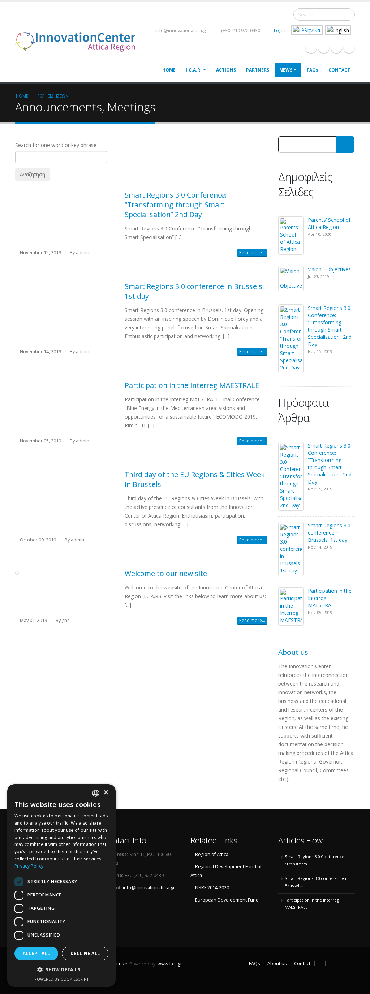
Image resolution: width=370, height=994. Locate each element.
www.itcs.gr (170, 964)
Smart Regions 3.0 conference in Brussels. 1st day (329, 532)
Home (169, 70)
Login (279, 30)
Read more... (252, 253)
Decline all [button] (85, 953)
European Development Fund (227, 900)
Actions (226, 70)
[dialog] (61, 885)
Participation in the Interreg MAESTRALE (192, 385)
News (285, 70)
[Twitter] (323, 47)
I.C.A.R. (194, 70)
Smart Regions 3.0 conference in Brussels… (317, 882)
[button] (61, 969)
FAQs (312, 70)
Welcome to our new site (166, 573)
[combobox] (95, 793)
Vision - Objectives (329, 269)
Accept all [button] (36, 953)
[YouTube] (349, 47)
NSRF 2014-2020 (212, 888)
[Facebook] (311, 47)
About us (277, 963)
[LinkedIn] (336, 47)
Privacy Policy (28, 866)
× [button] (105, 792)
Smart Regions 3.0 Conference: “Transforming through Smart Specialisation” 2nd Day (176, 204)
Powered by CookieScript (61, 979)
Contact (339, 70)
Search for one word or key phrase (55, 145)
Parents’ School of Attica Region (329, 223)
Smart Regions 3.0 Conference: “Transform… (315, 860)
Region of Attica (211, 854)
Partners (257, 70)
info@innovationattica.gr (180, 30)
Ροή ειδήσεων (53, 96)
